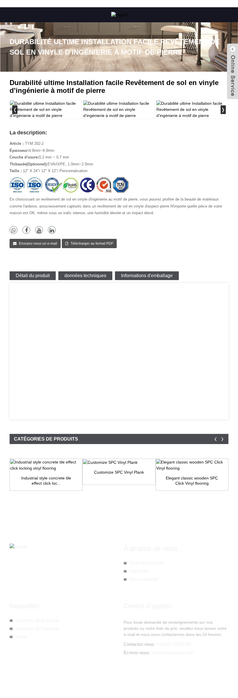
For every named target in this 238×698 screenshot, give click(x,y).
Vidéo (20, 636)
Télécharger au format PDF (92, 243)
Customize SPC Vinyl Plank (119, 472)
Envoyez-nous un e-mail (38, 243)
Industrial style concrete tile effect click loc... (46, 481)
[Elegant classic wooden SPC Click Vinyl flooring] (192, 465)
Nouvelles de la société (37, 620)
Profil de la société (146, 562)
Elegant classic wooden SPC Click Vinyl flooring (192, 481)
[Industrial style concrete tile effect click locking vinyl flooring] (46, 465)
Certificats (139, 571)
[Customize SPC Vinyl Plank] (119, 462)
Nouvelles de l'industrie (37, 628)
